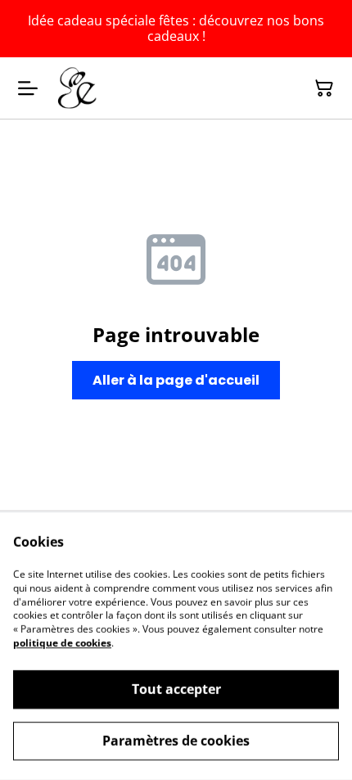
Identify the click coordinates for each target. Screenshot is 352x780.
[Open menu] (27, 88)
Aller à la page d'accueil (176, 380)
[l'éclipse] (75, 87)
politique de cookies (62, 643)
